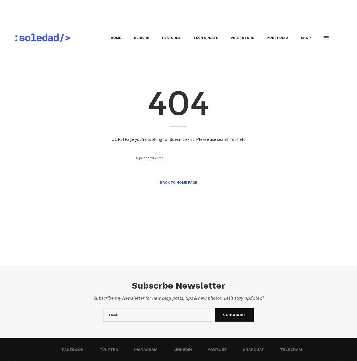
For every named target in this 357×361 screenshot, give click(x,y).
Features (171, 38)
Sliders (141, 38)
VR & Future (242, 38)
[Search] (339, 38)
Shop (306, 38)
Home (116, 38)
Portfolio (277, 38)
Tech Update (205, 38)
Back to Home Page (178, 182)
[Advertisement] (101, 12)
